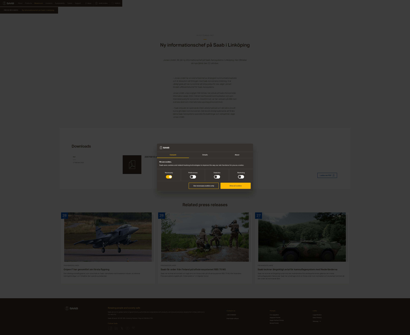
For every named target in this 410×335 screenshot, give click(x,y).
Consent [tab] (173, 155)
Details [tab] (205, 155)
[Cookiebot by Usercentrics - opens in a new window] (241, 147)
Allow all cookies (235, 186)
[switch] (193, 177)
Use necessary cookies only (203, 186)
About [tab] (237, 155)
